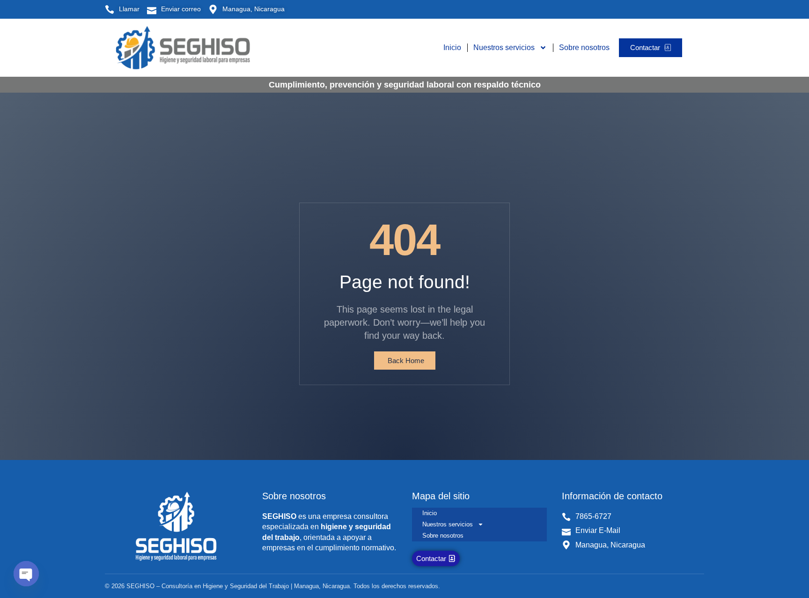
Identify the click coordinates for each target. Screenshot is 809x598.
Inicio (452, 47)
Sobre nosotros (584, 47)
